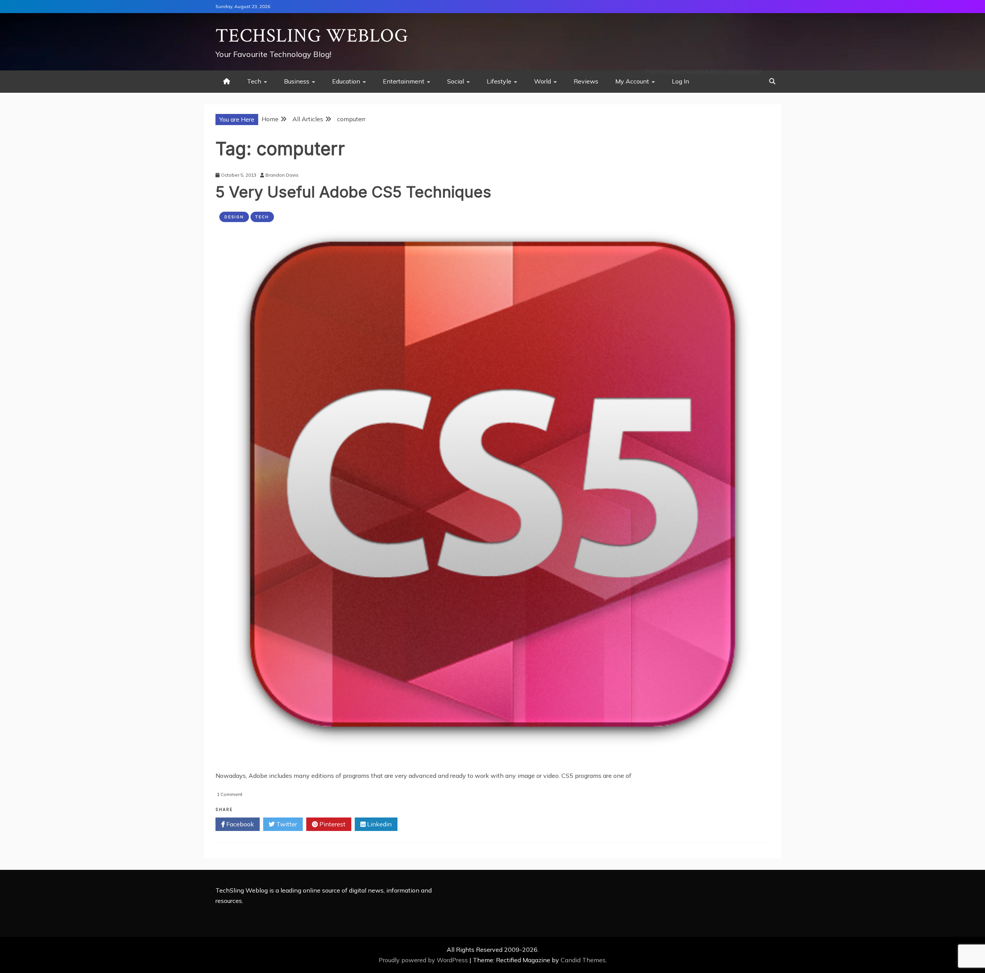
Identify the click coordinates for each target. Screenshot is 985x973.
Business (296, 81)
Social (455, 81)
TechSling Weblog (311, 35)
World (542, 81)
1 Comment (229, 794)
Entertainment (403, 81)
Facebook (239, 824)
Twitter (286, 824)
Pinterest (332, 824)
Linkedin (379, 824)
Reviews (586, 81)
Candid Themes (583, 960)
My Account (632, 81)
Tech (254, 81)
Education (346, 81)
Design (234, 216)
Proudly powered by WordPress (424, 960)
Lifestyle (499, 81)
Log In (680, 81)
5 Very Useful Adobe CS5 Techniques (353, 191)
